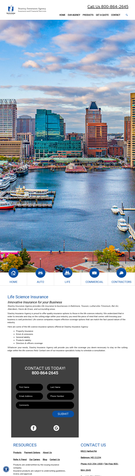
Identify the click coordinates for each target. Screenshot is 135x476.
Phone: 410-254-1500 (92, 463)
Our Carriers (34, 459)
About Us (47, 452)
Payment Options (32, 452)
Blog (45, 459)
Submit (63, 414)
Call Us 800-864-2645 (107, 6)
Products (17, 452)
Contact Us (55, 459)
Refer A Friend (20, 459)
